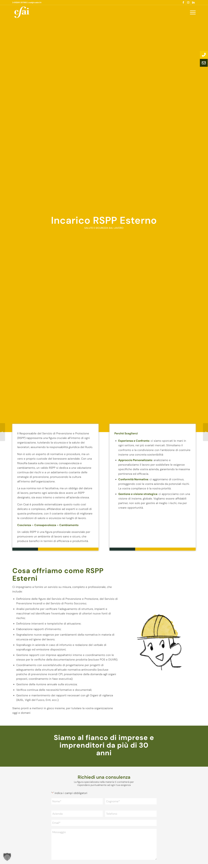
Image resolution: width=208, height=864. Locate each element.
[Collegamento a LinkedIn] (193, 2)
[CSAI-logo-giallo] (21, 12)
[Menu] (192, 12)
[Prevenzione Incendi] (205, 432)
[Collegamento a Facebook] (183, 2)
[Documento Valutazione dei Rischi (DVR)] (2, 432)
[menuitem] (192, 12)
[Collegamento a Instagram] (188, 2)
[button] (7, 857)
